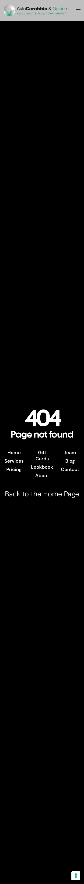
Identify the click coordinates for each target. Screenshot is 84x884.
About (42, 475)
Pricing (14, 469)
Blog (70, 461)
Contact (70, 469)
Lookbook (42, 467)
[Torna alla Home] (36, 10)
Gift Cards (42, 455)
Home (14, 452)
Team (70, 452)
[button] (78, 10)
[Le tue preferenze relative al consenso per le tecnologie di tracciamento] (75, 875)
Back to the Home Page (42, 493)
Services (14, 461)
